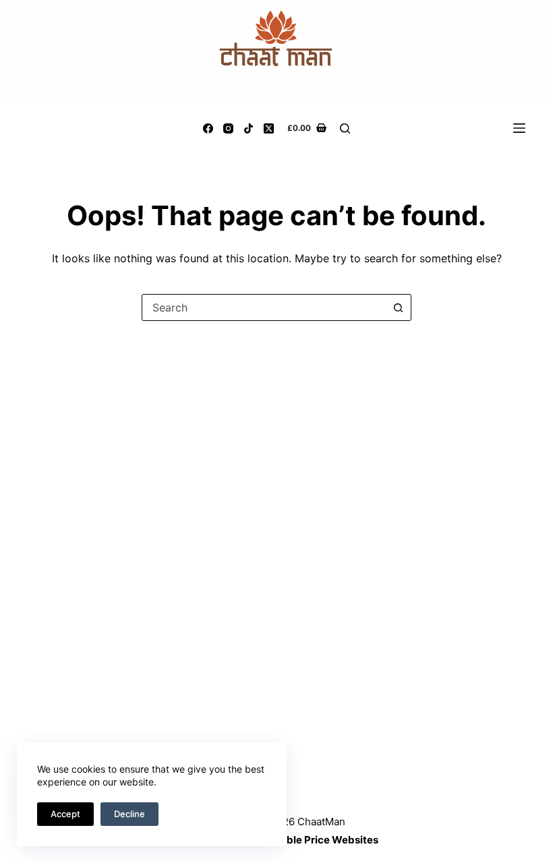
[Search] (345, 128)
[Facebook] (208, 128)
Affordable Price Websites (313, 839)
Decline (129, 813)
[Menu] (519, 128)
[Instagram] (228, 128)
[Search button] (398, 307)
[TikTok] (248, 128)
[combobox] (263, 307)
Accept (65, 813)
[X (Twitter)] (269, 128)
